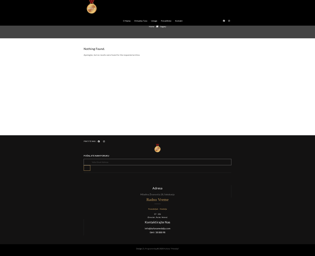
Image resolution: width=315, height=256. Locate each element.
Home (151, 26)
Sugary (163, 26)
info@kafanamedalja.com (157, 228)
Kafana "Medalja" (171, 248)
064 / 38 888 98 (157, 232)
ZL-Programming (149, 248)
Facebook (224, 21)
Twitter (229, 21)
